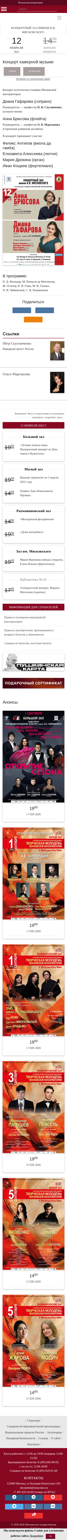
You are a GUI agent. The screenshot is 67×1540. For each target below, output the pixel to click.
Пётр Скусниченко (17, 343)
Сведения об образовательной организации (33, 1426)
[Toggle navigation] (59, 17)
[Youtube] (53, 1497)
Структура (33, 1420)
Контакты (33, 1444)
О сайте (56, 1438)
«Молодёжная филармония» (37, 519)
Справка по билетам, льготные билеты (27, 643)
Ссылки (43, 1438)
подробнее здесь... (54, 417)
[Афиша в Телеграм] (33, 1516)
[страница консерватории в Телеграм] (14, 1497)
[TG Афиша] (33, 1497)
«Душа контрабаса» (32, 532)
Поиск (12, 71)
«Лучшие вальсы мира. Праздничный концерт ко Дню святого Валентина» (39, 449)
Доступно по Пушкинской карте (33, 79)
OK (50, 1536)
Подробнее (36, 1535)
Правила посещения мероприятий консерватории (25, 619)
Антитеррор (54, 1432)
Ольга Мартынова (16, 374)
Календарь (34, 71)
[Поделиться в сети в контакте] (22, 310)
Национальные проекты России (24, 1432)
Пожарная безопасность (20, 1438)
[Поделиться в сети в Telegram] (44, 310)
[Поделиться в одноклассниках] (33, 319)
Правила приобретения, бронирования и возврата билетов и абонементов (29, 632)
